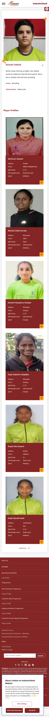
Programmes (6, 583)
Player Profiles (7, 594)
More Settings (22, 704)
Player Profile (6, 604)
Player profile (6, 623)
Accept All (32, 710)
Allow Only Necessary (14, 710)
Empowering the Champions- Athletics (15, 637)
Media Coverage (7, 650)
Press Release (6, 646)
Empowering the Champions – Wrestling (15, 633)
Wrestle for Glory (7, 630)
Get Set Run (6, 578)
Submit (40, 656)
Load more (22, 548)
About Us (5, 560)
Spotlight (5, 567)
